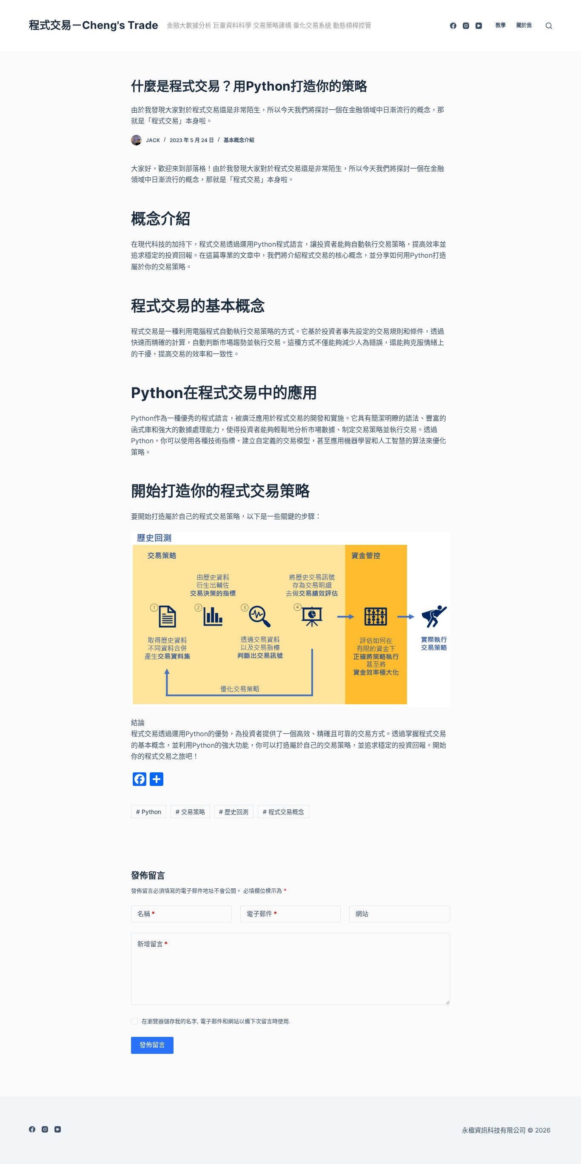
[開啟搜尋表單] (549, 26)
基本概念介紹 (239, 140)
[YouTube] (479, 26)
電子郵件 (262, 914)
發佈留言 (152, 1045)
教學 (501, 25)
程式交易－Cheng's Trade (93, 25)
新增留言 (152, 944)
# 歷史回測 (233, 811)
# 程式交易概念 (283, 811)
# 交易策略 (190, 811)
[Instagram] (466, 26)
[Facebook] (453, 26)
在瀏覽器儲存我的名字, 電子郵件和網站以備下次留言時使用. (216, 1021)
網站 (362, 914)
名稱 (146, 914)
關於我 (524, 25)
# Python (148, 811)
